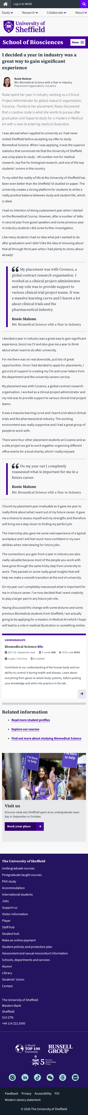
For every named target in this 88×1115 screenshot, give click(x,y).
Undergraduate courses (18, 868)
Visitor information (15, 914)
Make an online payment (19, 940)
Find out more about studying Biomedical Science (46, 738)
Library (7, 973)
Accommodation (13, 888)
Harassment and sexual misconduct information (35, 953)
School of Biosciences (33, 42)
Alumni (7, 966)
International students (17, 894)
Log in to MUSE (23, 4)
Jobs (5, 901)
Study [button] (6, 12)
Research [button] (28, 12)
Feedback (11, 1093)
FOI (57, 1093)
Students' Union (13, 979)
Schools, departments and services (26, 960)
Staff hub (8, 927)
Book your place (19, 826)
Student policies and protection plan (27, 947)
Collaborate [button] (55, 12)
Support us (9, 907)
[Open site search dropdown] (84, 4)
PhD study (9, 881)
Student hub (10, 934)
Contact (7, 986)
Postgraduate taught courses (22, 875)
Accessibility (43, 1093)
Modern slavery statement (23, 1100)
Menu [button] (75, 42)
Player (6, 920)
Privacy (26, 1093)
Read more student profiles (30, 720)
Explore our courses (25, 729)
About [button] (79, 12)
